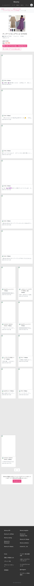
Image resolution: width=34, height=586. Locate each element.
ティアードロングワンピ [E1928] (11, 10)
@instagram (23, 569)
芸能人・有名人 (20, 5)
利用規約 (6, 570)
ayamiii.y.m (7, 391)
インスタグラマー (6, 5)
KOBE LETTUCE (17, 9)
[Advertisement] (17, 417)
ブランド (27, 5)
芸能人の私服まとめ (9, 557)
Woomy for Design (24, 539)
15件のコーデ (5, 37)
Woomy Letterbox (24, 543)
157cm (9, 80)
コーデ (13, 5)
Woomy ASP (7, 530)
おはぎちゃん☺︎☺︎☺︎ (9, 289)
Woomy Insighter (24, 530)
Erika (5, 80)
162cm (8, 359)
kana (5, 115)
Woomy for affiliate (9, 534)
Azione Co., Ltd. (24, 546)
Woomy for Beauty (8, 546)
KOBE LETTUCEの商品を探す (12, 49)
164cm (9, 115)
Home (5, 554)
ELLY (22, 357)
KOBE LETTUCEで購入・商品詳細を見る (15, 46)
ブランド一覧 (7, 561)
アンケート (17, 481)
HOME (2, 9)
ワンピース (16, 36)
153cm (6, 290)
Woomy (16, 2)
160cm (23, 292)
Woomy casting (8, 537)
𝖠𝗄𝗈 (22, 391)
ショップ (8, 9)
